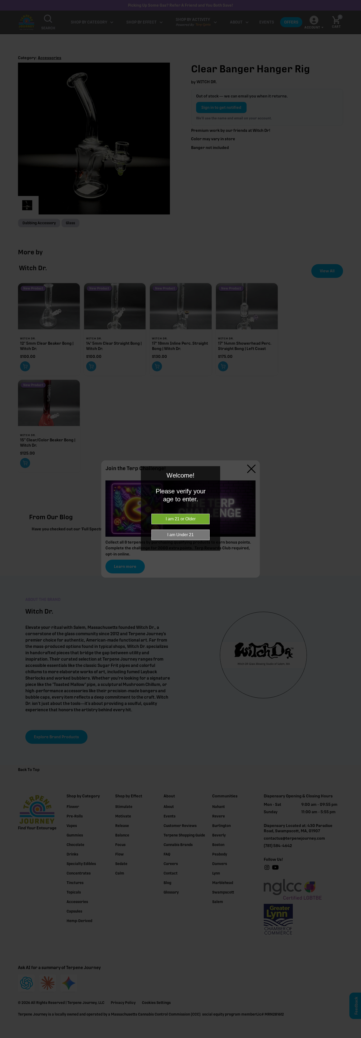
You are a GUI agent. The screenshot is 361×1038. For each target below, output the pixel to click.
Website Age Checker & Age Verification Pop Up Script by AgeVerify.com (354, 1036)
